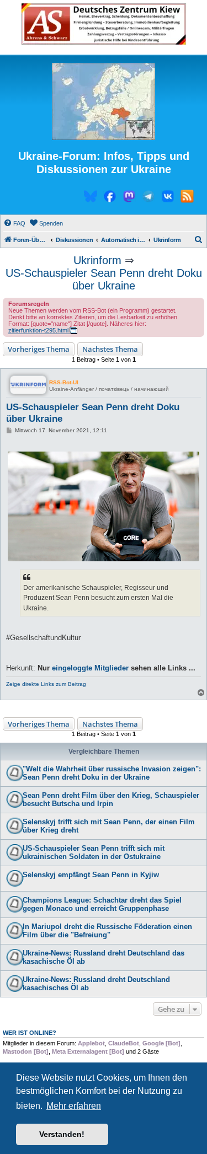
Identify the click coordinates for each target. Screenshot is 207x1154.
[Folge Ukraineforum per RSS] (187, 198)
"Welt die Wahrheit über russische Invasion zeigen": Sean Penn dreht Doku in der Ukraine (112, 773)
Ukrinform (97, 260)
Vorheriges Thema (39, 349)
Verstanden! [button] (61, 1134)
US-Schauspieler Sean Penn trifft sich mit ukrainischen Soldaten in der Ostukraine (93, 852)
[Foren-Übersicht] (103, 102)
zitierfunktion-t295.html (38, 330)
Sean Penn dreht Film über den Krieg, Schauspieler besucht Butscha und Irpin (111, 799)
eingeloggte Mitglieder (90, 668)
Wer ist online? (29, 1032)
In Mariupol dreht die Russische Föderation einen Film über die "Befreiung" (107, 930)
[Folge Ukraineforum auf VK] (168, 198)
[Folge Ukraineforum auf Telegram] (148, 198)
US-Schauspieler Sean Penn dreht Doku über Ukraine (104, 279)
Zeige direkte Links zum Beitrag (46, 684)
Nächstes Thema (110, 349)
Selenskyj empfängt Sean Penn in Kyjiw (91, 875)
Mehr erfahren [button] (73, 1105)
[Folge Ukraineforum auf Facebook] (110, 198)
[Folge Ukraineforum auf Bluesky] (90, 198)
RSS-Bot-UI (63, 382)
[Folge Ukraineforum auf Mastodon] (129, 198)
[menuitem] (14, 223)
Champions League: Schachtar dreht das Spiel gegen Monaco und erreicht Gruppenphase (102, 904)
